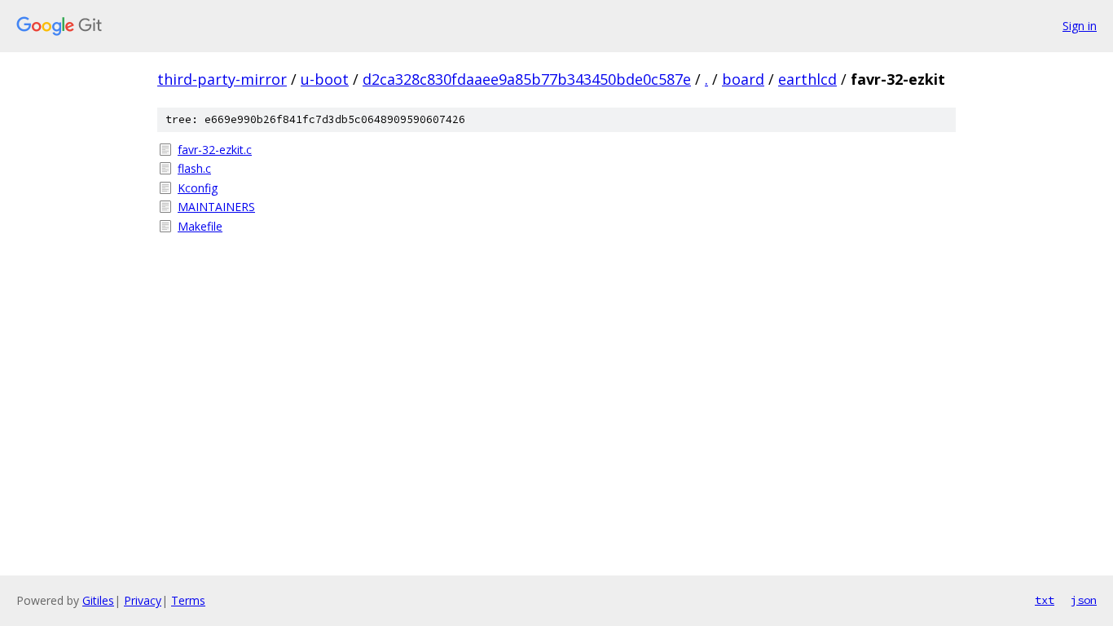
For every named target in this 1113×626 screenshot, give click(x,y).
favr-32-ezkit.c (215, 149)
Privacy (142, 600)
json (1084, 600)
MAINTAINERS (216, 206)
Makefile (200, 226)
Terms (188, 600)
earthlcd (807, 79)
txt (1044, 600)
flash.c (194, 168)
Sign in (1079, 25)
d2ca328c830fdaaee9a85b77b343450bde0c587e (527, 79)
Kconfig (198, 188)
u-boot (325, 79)
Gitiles (98, 600)
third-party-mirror (222, 79)
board (743, 79)
